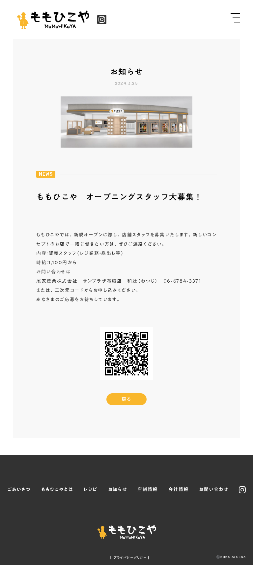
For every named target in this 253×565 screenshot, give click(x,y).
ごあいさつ (19, 489)
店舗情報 (147, 489)
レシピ (90, 489)
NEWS (46, 174)
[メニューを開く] (235, 17)
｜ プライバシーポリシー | (129, 557)
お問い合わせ (213, 489)
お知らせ (117, 489)
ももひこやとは (57, 489)
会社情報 (178, 489)
